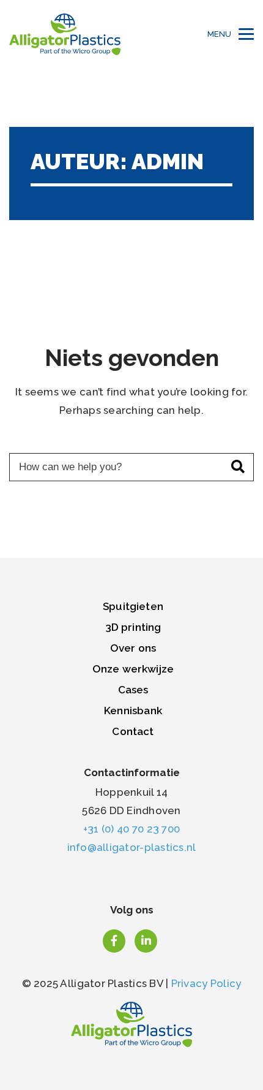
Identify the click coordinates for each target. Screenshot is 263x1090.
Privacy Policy (206, 983)
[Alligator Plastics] (64, 34)
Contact (133, 731)
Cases (133, 690)
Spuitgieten (133, 606)
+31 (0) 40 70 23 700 (131, 829)
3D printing (133, 627)
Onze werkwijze (133, 669)
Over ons (133, 648)
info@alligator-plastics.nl (131, 847)
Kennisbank (133, 710)
